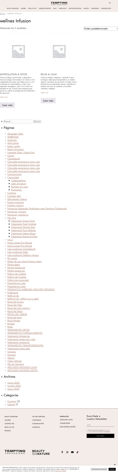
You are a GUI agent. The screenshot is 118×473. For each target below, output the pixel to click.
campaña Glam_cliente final (20, 152)
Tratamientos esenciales (18, 348)
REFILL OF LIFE (9, 427)
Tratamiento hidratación (18, 336)
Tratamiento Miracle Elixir (23, 227)
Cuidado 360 (14, 196)
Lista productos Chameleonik (21, 249)
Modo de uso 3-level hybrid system (24, 261)
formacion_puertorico (17, 214)
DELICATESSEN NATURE (68, 427)
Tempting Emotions (74, 8)
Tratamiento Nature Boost (23, 233)
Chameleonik (13, 158)
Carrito (10, 155)
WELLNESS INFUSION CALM (22, 367)
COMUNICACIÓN (38, 424)
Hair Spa (86, 8)
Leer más (7, 105)
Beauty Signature (13, 8)
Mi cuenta (12, 258)
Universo (11, 351)
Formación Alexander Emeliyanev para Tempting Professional (37, 208)
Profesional (12, 292)
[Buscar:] (19, 121)
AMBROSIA (13, 137)
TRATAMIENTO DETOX (18, 330)
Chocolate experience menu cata (23, 162)
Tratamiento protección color (21, 339)
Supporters (16, 190)
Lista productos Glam (17, 252)
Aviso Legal (13, 143)
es (109, 3)
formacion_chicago (16, 211)
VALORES (8, 420)
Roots (10, 326)
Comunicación (106, 8)
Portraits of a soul (19, 186)
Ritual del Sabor (15, 311)
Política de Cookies (16, 277)
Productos (62, 8)
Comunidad (95, 8)
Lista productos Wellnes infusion (23, 255)
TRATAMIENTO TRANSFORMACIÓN (25, 345)
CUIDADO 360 (9, 424)
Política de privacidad (18, 280)
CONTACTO (36, 427)
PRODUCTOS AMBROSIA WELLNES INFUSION (31, 289)
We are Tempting (15, 364)
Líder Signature (18, 183)
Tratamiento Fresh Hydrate (23, 224)
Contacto (11, 193)
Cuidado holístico (45, 8)
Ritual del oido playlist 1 (19, 308)
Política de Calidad (16, 274)
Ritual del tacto (14, 317)
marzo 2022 (13, 389)
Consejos (11, 401)
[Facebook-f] (62, 452)
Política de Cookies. (60, 471)
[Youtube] (72, 452)
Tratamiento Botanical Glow (24, 236)
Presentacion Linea (16, 283)
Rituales (11, 323)
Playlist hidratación (16, 267)
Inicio (2, 13)
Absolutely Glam (15, 133)
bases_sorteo (13, 146)
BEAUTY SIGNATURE (11, 417)
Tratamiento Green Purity (23, 221)
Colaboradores (18, 180)
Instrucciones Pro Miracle (19, 242)
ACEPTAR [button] (112, 469)
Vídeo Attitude (14, 361)
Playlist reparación (16, 270)
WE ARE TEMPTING (38, 417)
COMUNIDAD (36, 420)
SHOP (55, 8)
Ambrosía (12, 140)
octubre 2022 (14, 386)
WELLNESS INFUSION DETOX (22, 370)
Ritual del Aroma (15, 302)
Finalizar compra (15, 205)
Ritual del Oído (14, 305)
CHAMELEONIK (65, 423)
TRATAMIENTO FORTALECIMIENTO (24, 333)
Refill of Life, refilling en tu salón (23, 298)
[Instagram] (67, 452)
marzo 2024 (13, 382)
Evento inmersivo (15, 202)
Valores (23, 8)
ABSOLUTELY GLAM (66, 420)
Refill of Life (32, 8)
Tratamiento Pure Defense (23, 230)
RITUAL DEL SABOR (17, 314)
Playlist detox (13, 264)
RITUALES (8, 431)
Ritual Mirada (13, 320)
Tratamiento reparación (18, 342)
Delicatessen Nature (17, 199)
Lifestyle (11, 404)
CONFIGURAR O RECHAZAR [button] (99, 469)
